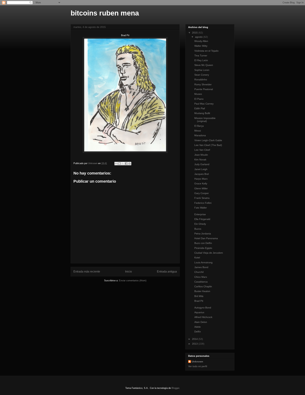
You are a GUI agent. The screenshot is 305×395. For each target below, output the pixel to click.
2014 (195, 339)
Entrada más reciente (86, 271)
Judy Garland (201, 164)
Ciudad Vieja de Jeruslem (208, 252)
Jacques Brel (201, 174)
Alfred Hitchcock (203, 317)
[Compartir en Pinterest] (129, 163)
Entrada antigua (167, 271)
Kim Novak (200, 159)
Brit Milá (198, 296)
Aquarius (199, 312)
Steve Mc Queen (203, 65)
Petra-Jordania (202, 233)
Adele (197, 326)
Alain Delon (200, 322)
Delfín (197, 331)
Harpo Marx (201, 178)
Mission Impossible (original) (205, 120)
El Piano (199, 98)
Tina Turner (200, 55)
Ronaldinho (200, 79)
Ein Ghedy (200, 223)
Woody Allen (201, 41)
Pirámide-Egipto (203, 248)
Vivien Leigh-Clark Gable (208, 140)
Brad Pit (198, 300)
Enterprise (200, 214)
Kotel (197, 257)
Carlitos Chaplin (203, 286)
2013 (195, 343)
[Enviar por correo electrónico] (116, 163)
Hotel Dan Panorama (206, 238)
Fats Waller (201, 207)
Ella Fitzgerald (202, 219)
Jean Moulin (201, 154)
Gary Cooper (201, 193)
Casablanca (201, 281)
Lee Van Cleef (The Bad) (208, 145)
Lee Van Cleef (202, 149)
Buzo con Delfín (203, 243)
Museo (198, 94)
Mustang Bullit (202, 113)
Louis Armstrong (203, 262)
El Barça (199, 125)
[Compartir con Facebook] (126, 163)
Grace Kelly (200, 183)
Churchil (199, 272)
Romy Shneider (203, 84)
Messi (197, 130)
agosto (199, 36)
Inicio (128, 271)
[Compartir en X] (123, 163)
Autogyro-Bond (202, 307)
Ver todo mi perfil (197, 366)
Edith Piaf (199, 108)
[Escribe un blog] (119, 163)
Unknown (197, 361)
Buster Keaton (202, 291)
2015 (195, 32)
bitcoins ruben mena (105, 13)
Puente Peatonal (203, 89)
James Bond (201, 267)
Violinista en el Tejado (206, 50)
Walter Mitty (200, 45)
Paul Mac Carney (204, 103)
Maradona (200, 135)
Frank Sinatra (202, 198)
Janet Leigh (200, 169)
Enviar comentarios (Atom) (132, 280)
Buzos (197, 228)
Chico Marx (200, 276)
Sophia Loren (201, 70)
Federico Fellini (202, 202)
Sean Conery (201, 74)
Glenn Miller (201, 188)
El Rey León (201, 60)
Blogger (175, 388)
